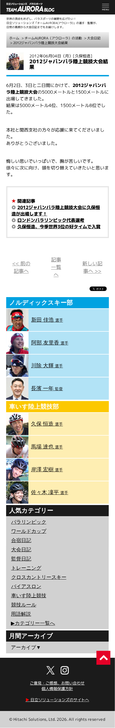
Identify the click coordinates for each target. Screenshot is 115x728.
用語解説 (21, 614)
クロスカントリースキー (38, 577)
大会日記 (93, 38)
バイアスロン (26, 586)
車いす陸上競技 (28, 595)
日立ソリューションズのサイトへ (57, 699)
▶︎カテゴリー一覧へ (33, 623)
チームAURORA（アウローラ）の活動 (53, 38)
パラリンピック (28, 522)
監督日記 (21, 559)
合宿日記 (21, 540)
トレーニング (26, 568)
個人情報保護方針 (57, 688)
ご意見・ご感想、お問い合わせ (57, 683)
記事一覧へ (56, 267)
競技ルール (23, 605)
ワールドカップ (28, 531)
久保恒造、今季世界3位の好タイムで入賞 (58, 227)
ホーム (14, 38)
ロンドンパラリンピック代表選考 (50, 220)
